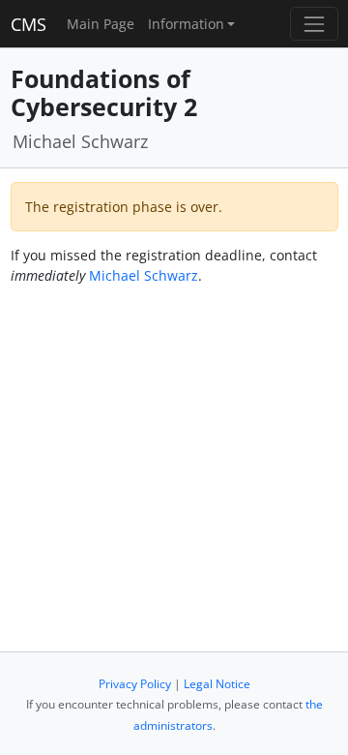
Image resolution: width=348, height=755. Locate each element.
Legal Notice (217, 684)
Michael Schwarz (143, 275)
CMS (28, 24)
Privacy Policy (135, 684)
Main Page (100, 24)
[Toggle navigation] (313, 24)
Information (186, 24)
